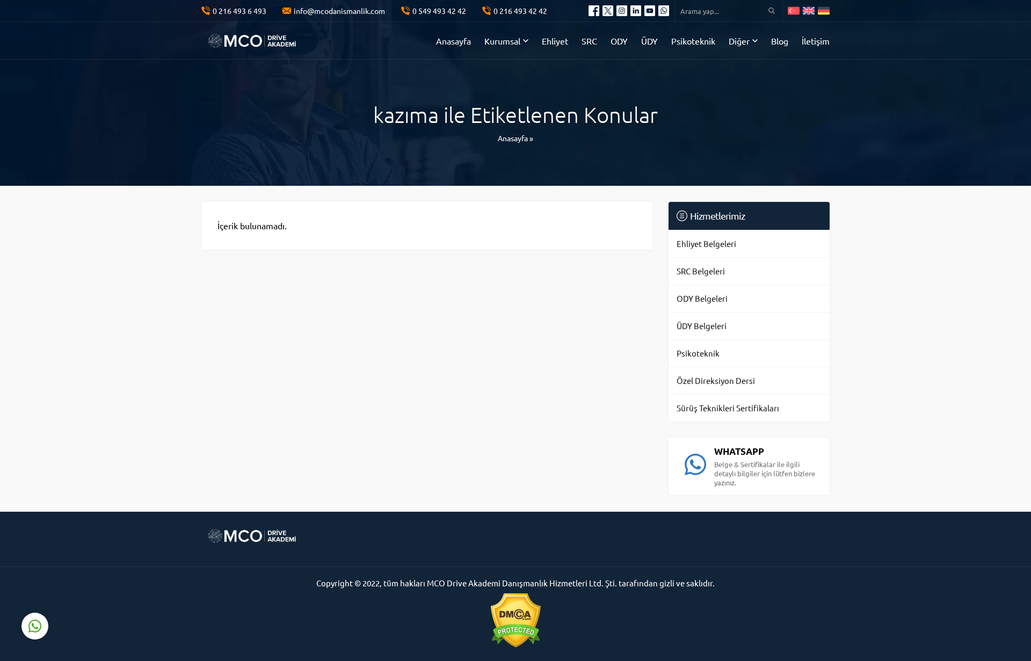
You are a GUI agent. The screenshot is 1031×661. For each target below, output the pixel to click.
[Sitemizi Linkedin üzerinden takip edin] (635, 10)
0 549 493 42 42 (439, 11)
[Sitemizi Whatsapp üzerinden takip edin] (663, 10)
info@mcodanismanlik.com (339, 11)
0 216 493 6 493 (239, 11)
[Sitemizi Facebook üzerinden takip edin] (594, 10)
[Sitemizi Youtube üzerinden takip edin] (649, 10)
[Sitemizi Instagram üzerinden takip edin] (621, 10)
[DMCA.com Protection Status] (515, 620)
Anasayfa (513, 138)
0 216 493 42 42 (520, 11)
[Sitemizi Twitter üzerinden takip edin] (607, 10)
